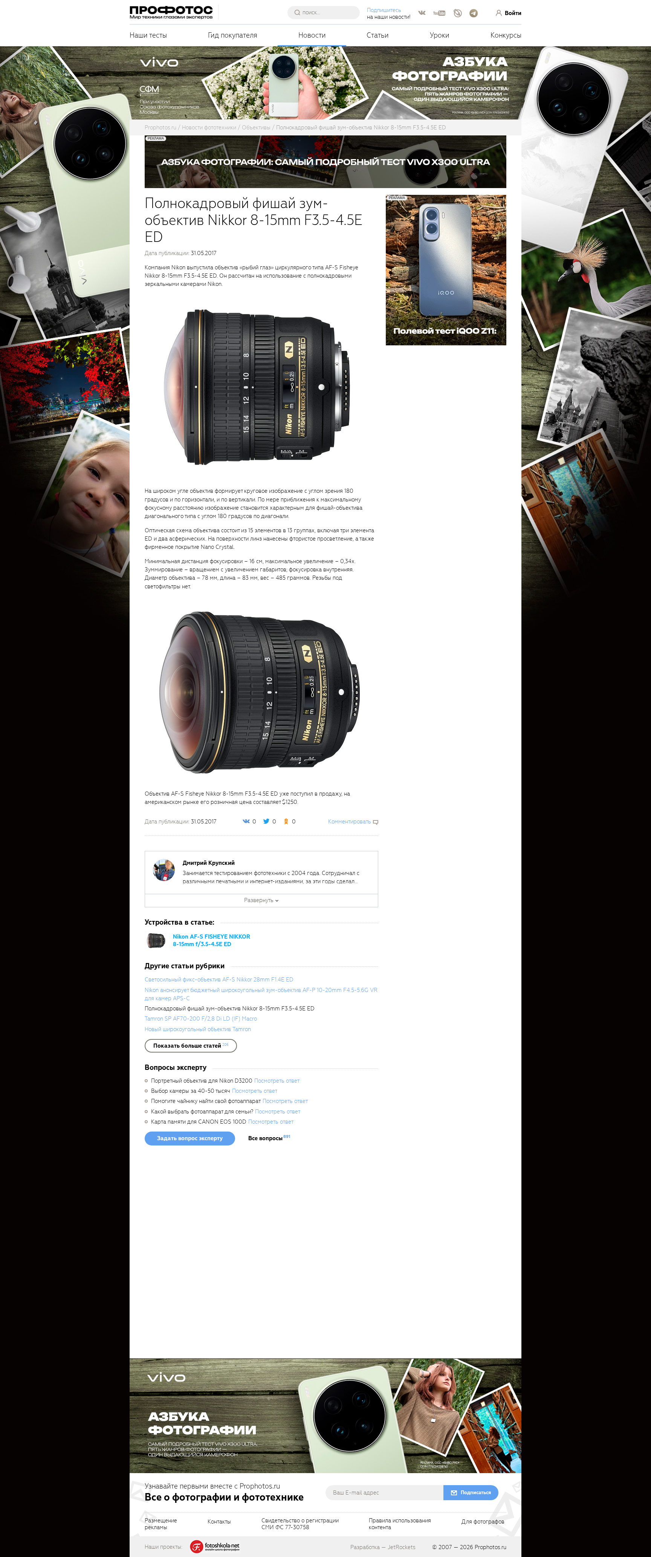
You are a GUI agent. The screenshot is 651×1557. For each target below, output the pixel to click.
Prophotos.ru (490, 1547)
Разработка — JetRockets (383, 1547)
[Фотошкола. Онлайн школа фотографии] (215, 1546)
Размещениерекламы (161, 1524)
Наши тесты (148, 35)
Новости (312, 35)
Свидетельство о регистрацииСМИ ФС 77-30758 (300, 1524)
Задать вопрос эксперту (190, 1138)
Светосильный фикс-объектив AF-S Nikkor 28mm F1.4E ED (219, 979)
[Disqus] (261, 1255)
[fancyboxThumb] (259, 387)
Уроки (439, 35)
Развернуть (259, 900)
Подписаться (476, 1492)
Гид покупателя (232, 35)
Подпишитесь (384, 10)
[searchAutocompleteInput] (326, 12)
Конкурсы (506, 35)
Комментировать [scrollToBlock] (349, 821)
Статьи (378, 35)
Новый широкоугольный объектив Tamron (198, 1029)
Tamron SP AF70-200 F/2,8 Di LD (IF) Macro (201, 1018)
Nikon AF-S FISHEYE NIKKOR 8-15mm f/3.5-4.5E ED (211, 940)
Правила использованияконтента (400, 1524)
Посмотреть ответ (277, 1081)
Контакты (219, 1522)
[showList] (191, 1046)
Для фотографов (483, 1522)
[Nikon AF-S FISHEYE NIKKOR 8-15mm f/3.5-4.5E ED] (156, 940)
